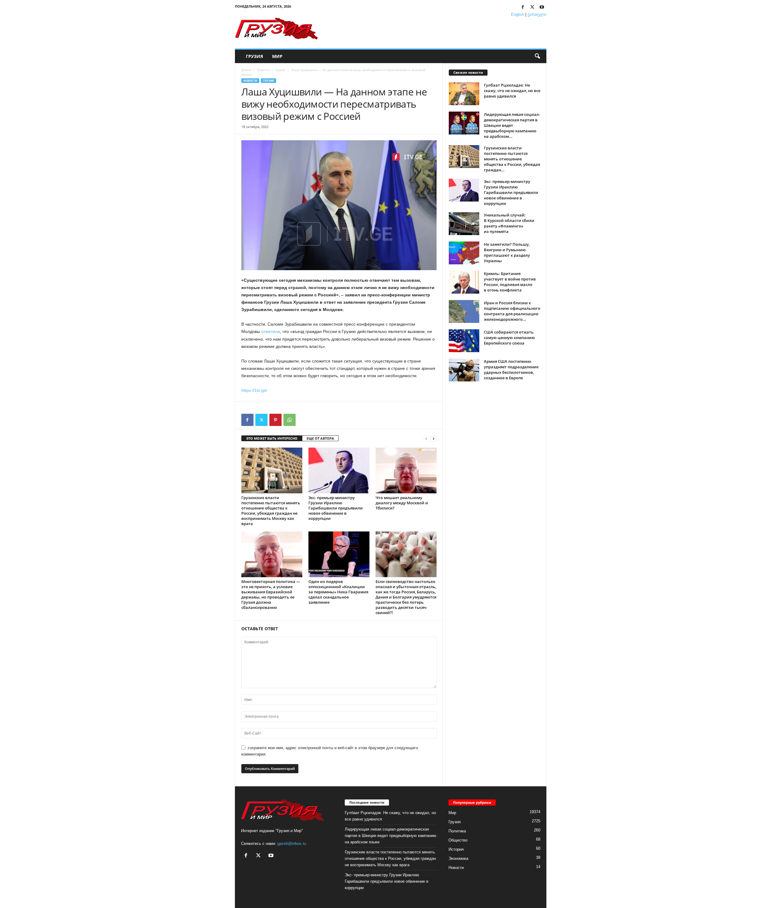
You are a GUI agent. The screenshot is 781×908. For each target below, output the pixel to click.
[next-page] (433, 438)
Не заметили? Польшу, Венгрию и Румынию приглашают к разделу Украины (507, 252)
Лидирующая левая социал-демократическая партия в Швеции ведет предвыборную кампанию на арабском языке (390, 835)
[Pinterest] (275, 420)
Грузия (254, 56)
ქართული (536, 14)
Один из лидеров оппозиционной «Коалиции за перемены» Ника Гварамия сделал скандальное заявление (338, 592)
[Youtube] (541, 7)
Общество (457, 840)
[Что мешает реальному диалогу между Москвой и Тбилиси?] (406, 470)
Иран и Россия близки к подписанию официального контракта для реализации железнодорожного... (512, 311)
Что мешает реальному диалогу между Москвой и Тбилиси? (402, 503)
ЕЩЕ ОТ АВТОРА (320, 438)
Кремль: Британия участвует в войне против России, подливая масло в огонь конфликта (510, 282)
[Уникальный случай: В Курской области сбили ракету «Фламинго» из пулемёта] (464, 223)
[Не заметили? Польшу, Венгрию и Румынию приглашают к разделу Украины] (464, 252)
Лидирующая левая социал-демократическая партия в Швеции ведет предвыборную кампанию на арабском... (512, 125)
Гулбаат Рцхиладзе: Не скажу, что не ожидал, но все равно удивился (512, 90)
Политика (457, 831)
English (517, 14)
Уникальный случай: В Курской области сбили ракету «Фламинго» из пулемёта (509, 223)
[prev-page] (426, 438)
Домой (246, 70)
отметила (270, 331)
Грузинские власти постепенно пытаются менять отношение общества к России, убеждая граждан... (512, 159)
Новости (263, 70)
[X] (532, 7)
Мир (277, 56)
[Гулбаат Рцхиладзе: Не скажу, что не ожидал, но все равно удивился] (464, 93)
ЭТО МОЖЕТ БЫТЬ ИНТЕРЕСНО (271, 438)
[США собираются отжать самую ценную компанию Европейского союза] (464, 340)
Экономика (458, 858)
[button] (537, 56)
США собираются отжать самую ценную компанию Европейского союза (509, 337)
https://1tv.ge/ (254, 390)
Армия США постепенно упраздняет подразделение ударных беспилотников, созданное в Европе (511, 370)
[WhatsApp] (289, 420)
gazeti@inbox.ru (291, 843)
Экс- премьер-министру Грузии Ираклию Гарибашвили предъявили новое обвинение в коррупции (335, 508)
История (456, 849)
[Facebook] (523, 7)
